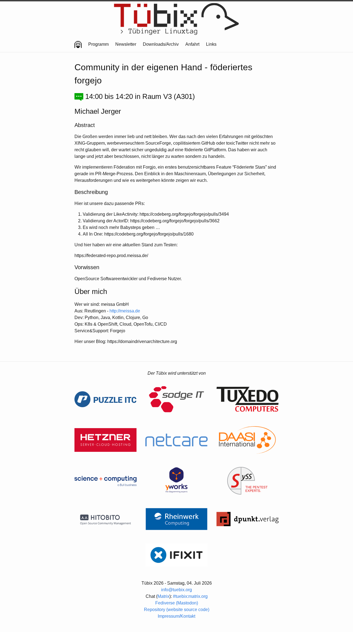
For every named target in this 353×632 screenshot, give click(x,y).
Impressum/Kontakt (176, 616)
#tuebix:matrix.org (190, 596)
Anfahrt (192, 44)
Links (211, 44)
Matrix (163, 596)
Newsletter (125, 44)
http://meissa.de (124, 311)
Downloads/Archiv (161, 44)
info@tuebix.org (176, 589)
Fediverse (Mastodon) (176, 603)
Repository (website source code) (176, 609)
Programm (98, 44)
